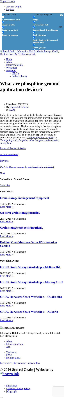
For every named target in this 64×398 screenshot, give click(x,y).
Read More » (6, 206)
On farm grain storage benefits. (20, 212)
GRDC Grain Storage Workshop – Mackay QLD (31, 282)
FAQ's (12, 109)
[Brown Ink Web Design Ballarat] (9, 374)
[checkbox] (17, 18)
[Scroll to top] (1, 397)
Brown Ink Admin (19, 107)
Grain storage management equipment (24, 198)
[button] (35, 70)
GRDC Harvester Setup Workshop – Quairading (31, 296)
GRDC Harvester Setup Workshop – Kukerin (29, 311)
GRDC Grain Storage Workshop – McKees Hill (30, 267)
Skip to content (7, 1)
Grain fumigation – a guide (40, 137)
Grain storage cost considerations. (21, 227)
